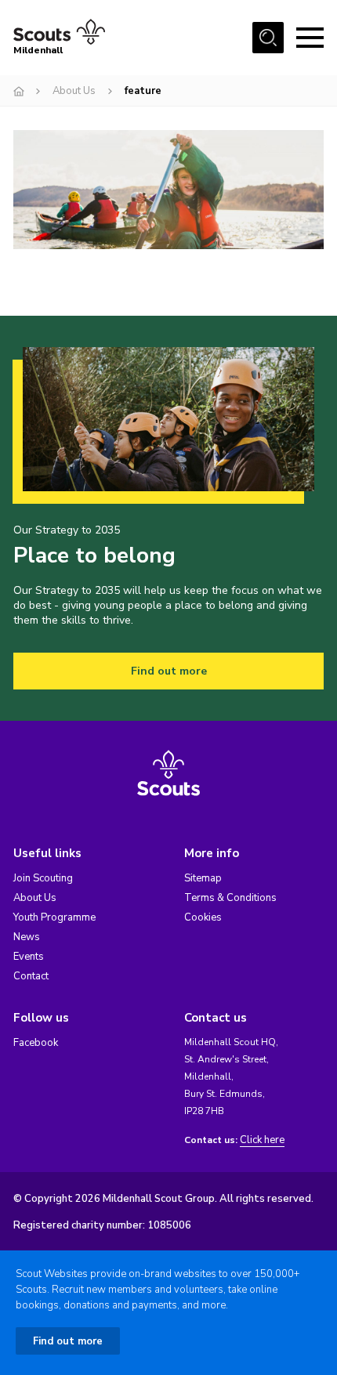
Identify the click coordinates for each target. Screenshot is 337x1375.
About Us (74, 91)
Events (28, 957)
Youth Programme (54, 917)
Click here (262, 1140)
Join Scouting (43, 878)
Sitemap (203, 878)
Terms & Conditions (230, 898)
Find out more (169, 671)
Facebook (35, 1043)
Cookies (203, 917)
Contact (31, 976)
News (26, 937)
